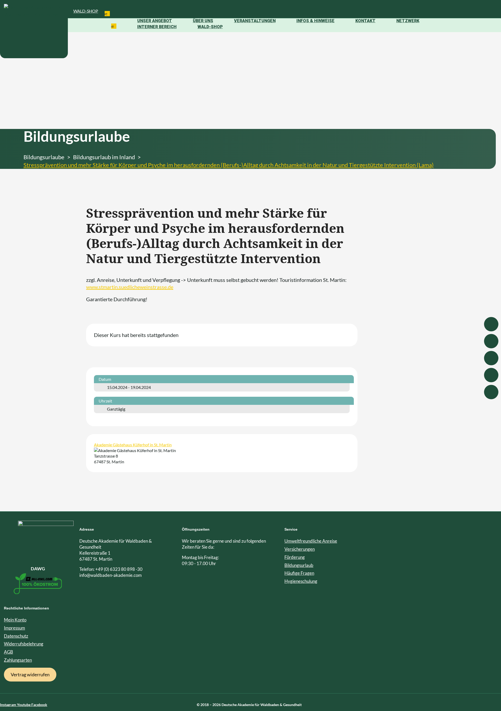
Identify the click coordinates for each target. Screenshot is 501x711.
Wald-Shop (85, 10)
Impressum (14, 628)
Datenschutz (16, 636)
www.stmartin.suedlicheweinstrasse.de (129, 287)
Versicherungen (299, 549)
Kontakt (365, 20)
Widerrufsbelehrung (23, 644)
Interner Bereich (157, 26)
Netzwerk (407, 20)
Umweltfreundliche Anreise (310, 541)
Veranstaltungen (255, 20)
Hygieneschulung (300, 581)
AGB (8, 652)
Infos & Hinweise (315, 20)
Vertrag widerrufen (30, 674)
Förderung (294, 557)
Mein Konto (15, 620)
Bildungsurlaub (298, 565)
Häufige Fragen (299, 573)
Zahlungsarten (18, 660)
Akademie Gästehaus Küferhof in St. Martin (133, 444)
